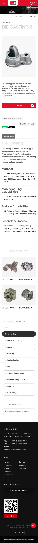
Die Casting (26, 16)
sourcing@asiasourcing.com (18, 411)
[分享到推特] (15, 532)
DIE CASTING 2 (13, 119)
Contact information (19, 490)
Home (16, 16)
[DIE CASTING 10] (27, 295)
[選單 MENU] (3, 3)
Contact (7, 471)
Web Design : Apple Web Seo (19, 528)
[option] (19, 56)
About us (22, 465)
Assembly (10, 386)
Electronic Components (16, 380)
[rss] (23, 532)
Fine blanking (11, 393)
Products (20, 16)
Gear (8, 366)
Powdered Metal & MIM (15, 373)
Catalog (22, 468)
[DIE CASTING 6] (27, 267)
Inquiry (19, 106)
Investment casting (14, 340)
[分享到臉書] (19, 532)
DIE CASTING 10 (25, 308)
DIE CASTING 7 (8, 280)
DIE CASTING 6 (25, 280)
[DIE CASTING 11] (10, 295)
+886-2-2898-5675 (13, 404)
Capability (8, 465)
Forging (9, 347)
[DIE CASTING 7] (10, 267)
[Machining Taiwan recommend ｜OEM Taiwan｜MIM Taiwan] (19, 10)
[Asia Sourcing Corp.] (13, 3)
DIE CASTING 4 (26, 124)
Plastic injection (13, 360)
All (7, 327)
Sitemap (9, 475)
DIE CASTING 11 (8, 308)
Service (22, 462)
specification (8, 136)
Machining (10, 353)
